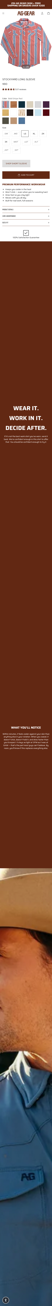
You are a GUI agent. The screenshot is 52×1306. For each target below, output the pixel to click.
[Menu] (3, 13)
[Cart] (48, 13)
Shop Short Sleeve (16, 163)
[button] (8, 89)
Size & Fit (5, 222)
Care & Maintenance (9, 216)
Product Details (7, 209)
